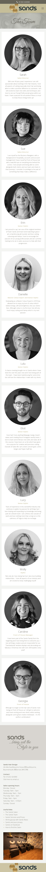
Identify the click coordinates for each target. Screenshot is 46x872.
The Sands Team (11, 815)
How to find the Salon (13, 827)
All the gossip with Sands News (16, 820)
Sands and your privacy (13, 822)
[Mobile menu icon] (43, 8)
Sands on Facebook (12, 825)
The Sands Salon (11, 812)
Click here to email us (11, 779)
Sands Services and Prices (15, 817)
